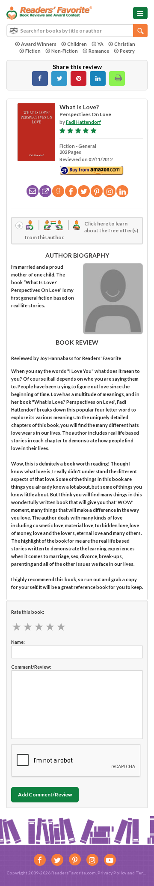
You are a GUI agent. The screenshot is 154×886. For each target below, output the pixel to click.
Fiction (33, 51)
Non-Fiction (64, 51)
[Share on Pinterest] (78, 78)
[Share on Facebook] (40, 78)
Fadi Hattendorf (83, 122)
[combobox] (77, 30)
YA (101, 44)
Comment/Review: (31, 667)
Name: (18, 642)
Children (77, 44)
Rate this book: (27, 612)
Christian (124, 44)
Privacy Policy (112, 872)
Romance (99, 51)
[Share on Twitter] (59, 78)
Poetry (127, 51)
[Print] (117, 78)
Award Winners (38, 44)
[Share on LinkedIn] (98, 78)
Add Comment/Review (45, 794)
